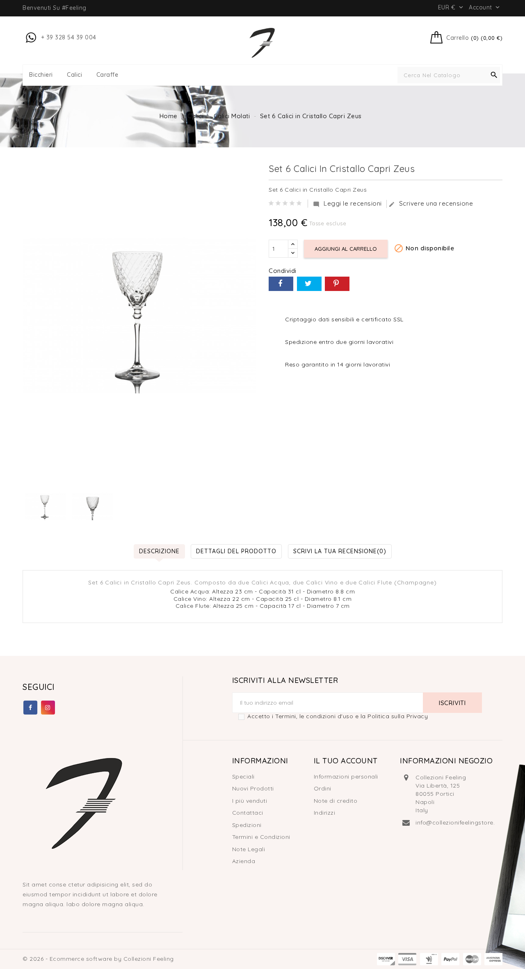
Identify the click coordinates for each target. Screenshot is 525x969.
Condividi (281, 284)
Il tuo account (346, 760)
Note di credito (336, 800)
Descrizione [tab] (159, 551)
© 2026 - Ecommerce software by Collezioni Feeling (98, 958)
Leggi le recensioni (347, 203)
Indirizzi (325, 812)
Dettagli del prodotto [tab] (236, 551)
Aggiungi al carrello (346, 248)
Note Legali (248, 849)
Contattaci (247, 812)
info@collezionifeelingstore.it (456, 822)
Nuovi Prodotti (253, 788)
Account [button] (485, 7)
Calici (74, 74)
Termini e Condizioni (261, 837)
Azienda (244, 861)
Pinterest (337, 284)
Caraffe (107, 74)
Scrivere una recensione (430, 203)
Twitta (309, 284)
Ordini (322, 788)
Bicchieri (41, 74)
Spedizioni (247, 825)
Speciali (243, 776)
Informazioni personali (346, 776)
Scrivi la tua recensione (339, 551)
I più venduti (249, 800)
